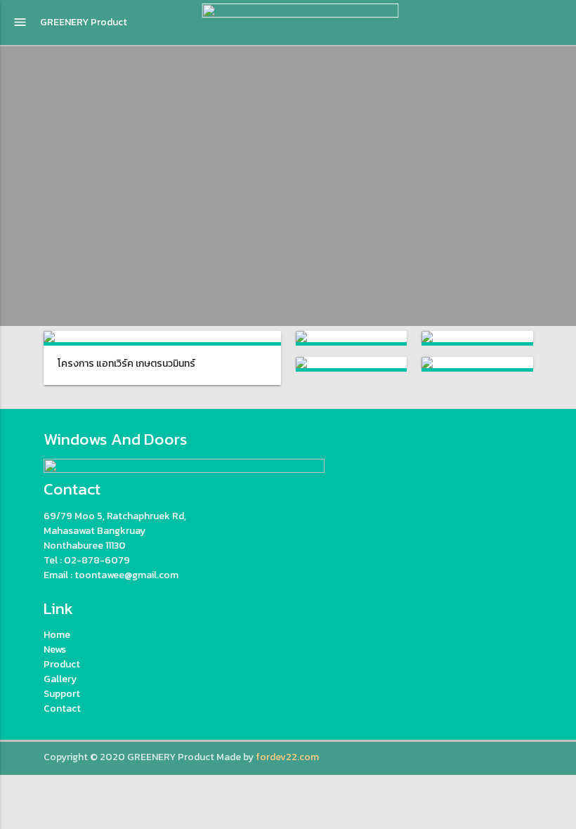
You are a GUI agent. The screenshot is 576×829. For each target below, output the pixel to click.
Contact (62, 708)
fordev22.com (287, 757)
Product (62, 664)
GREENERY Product (83, 22)
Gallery (60, 679)
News (55, 649)
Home (57, 634)
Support (62, 693)
